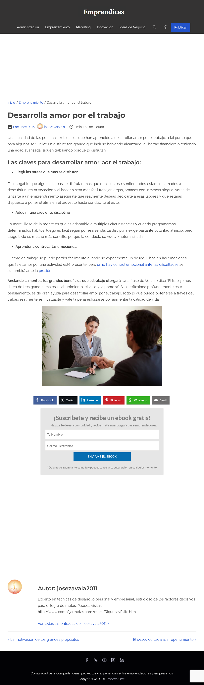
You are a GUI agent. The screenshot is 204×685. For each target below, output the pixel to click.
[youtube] (104, 661)
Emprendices (115, 679)
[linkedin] (122, 661)
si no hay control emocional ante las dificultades (137, 264)
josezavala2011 (55, 127)
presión (45, 271)
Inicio (11, 102)
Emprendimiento (31, 102)
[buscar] (154, 27)
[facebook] (87, 661)
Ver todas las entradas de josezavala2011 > (73, 623)
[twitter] (95, 661)
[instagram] (113, 661)
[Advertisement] (102, 64)
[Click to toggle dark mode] (165, 27)
